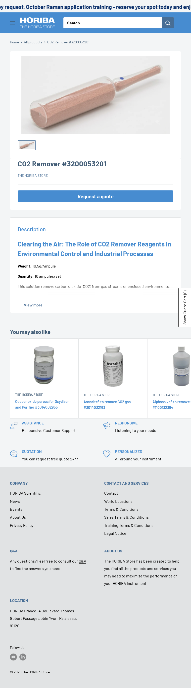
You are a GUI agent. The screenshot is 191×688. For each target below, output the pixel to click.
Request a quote (96, 196)
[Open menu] (12, 23)
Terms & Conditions (121, 509)
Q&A (82, 561)
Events (16, 509)
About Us (18, 517)
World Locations (118, 501)
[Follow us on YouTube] (13, 657)
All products (33, 42)
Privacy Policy (21, 525)
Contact (111, 493)
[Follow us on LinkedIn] (22, 657)
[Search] (168, 22)
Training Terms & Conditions (128, 525)
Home (14, 42)
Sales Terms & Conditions (126, 517)
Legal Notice (115, 533)
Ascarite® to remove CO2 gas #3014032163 (107, 404)
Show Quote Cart (184, 308)
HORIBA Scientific (25, 493)
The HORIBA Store (33, 175)
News (15, 501)
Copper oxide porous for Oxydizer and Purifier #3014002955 (42, 404)
